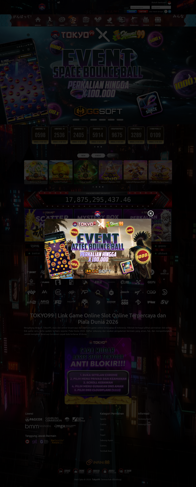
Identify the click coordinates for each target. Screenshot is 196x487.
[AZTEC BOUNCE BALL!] (98, 249)
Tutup (151, 214)
